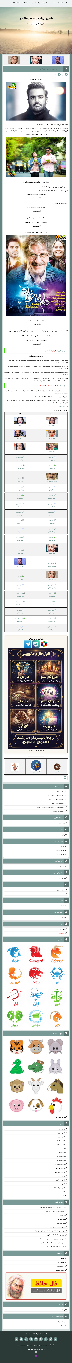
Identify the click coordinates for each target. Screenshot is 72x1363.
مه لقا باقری (52, 489)
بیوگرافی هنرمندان (61, 1321)
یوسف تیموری (20, 506)
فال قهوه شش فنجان (60, 854)
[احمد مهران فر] (58, 60)
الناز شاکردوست (20, 621)
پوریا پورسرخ (20, 489)
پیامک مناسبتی (36, 2)
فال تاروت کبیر (62, 1132)
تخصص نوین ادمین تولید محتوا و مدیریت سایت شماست (52, 1238)
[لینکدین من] (16, 1339)
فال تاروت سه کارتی (61, 1160)
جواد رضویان (20, 553)
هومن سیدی (52, 506)
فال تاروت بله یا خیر (61, 1191)
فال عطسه (63, 1310)
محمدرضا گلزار (52, 629)
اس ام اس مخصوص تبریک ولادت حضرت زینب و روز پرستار (51, 807)
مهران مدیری (20, 460)
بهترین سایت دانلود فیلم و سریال (57, 1227)
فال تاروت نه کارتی (61, 1176)
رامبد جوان (52, 451)
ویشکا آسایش (51, 531)
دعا (65, 894)
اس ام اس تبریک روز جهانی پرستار (57, 799)
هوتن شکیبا (20, 523)
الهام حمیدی (52, 438)
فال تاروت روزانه (61, 1129)
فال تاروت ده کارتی (61, 1180)
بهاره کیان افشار (52, 425)
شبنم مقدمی (20, 540)
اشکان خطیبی (51, 523)
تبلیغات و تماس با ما (14, 2)
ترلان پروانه (52, 553)
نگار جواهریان (51, 621)
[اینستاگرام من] (41, 1339)
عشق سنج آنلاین (61, 917)
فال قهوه (63, 846)
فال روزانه (45, 2)
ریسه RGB (63, 929)
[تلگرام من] (50, 1339)
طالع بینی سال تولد (61, 1117)
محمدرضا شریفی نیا (52, 481)
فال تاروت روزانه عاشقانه (59, 1187)
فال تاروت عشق (62, 1183)
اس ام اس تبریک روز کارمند (59, 803)
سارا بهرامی (20, 498)
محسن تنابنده (51, 498)
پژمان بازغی (20, 481)
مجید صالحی (52, 613)
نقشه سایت (30, 1349)
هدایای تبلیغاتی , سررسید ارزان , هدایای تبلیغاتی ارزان (53, 1242)
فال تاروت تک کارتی (61, 1156)
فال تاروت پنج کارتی (61, 1168)
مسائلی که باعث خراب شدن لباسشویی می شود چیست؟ (52, 1207)
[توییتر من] (31, 1339)
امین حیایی (20, 587)
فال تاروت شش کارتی (60, 1172)
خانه (67, 2)
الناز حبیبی (51, 604)
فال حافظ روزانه (62, 1262)
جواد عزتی (20, 579)
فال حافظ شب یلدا (61, 1266)
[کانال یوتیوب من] (21, 1339)
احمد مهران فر (20, 566)
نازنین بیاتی (52, 540)
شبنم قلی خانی (52, 579)
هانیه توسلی (20, 515)
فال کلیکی (63, 905)
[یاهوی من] (55, 1339)
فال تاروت (52, 2)
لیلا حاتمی (20, 629)
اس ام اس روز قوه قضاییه (59, 811)
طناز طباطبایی (20, 425)
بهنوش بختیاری (52, 587)
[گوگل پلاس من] (26, 1339)
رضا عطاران (20, 613)
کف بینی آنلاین (62, 866)
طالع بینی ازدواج (62, 878)
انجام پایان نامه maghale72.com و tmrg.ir (55, 1211)
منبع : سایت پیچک (63, 406)
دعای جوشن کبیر (61, 890)
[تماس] (36, 1339)
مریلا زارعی (20, 451)
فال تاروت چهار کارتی (60, 1164)
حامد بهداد (20, 531)
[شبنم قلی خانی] (14, 60)
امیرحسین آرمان (20, 604)
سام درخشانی (20, 468)
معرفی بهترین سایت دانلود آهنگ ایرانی (56, 1246)
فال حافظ (60, 2)
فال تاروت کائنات (61, 1140)
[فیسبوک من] (46, 1339)
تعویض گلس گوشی (61, 1223)
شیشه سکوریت (62, 1219)
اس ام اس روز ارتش (61, 791)
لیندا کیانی (51, 515)
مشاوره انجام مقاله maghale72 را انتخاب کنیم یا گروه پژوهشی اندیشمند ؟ (48, 1231)
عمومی (57, 777)
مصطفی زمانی (52, 596)
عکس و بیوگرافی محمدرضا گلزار (37, 18)
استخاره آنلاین (25, 2)
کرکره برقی (63, 1215)
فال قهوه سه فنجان (61, 850)
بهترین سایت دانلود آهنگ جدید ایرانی (56, 1234)
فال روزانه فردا (62, 1325)
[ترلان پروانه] (36, 60)
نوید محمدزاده (20, 438)
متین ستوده (52, 468)
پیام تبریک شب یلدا (61, 1270)
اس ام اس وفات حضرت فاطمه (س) (57, 795)
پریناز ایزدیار (52, 460)
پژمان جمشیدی (52, 566)
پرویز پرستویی (20, 596)
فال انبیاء (63, 834)
